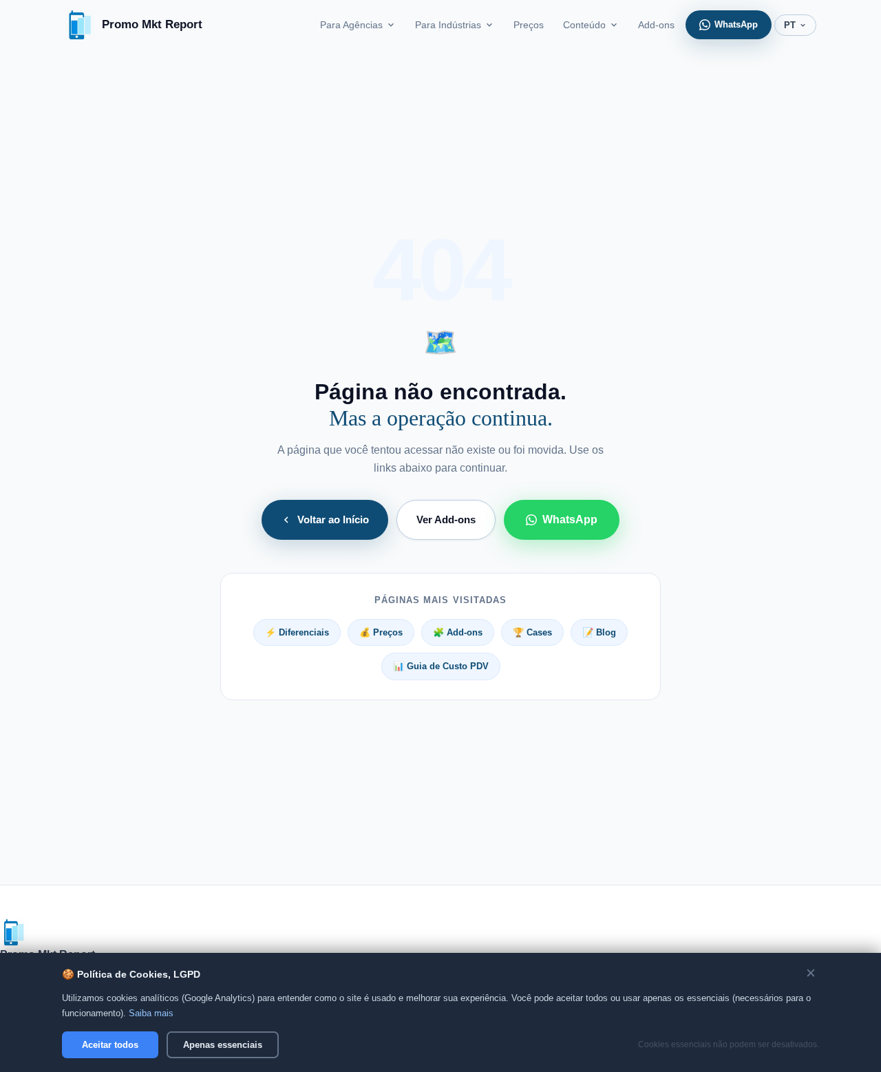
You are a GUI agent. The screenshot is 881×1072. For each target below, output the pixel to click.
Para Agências (351, 24)
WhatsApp (736, 24)
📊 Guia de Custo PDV (441, 666)
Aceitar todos (110, 1045)
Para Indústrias (448, 24)
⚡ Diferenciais (297, 632)
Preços (528, 24)
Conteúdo (584, 24)
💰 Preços (381, 632)
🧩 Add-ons (457, 632)
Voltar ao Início (333, 519)
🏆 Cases (532, 632)
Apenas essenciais (222, 1045)
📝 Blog (599, 632)
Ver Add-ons (446, 519)
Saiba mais (151, 1013)
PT (790, 25)
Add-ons (656, 24)
